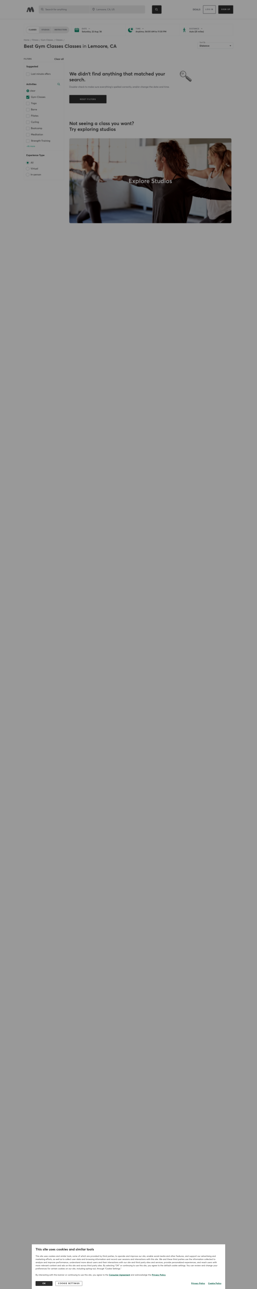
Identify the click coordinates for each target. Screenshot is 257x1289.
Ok (44, 1283)
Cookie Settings (69, 1283)
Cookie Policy (214, 1283)
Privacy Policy (159, 1275)
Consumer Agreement (119, 1275)
